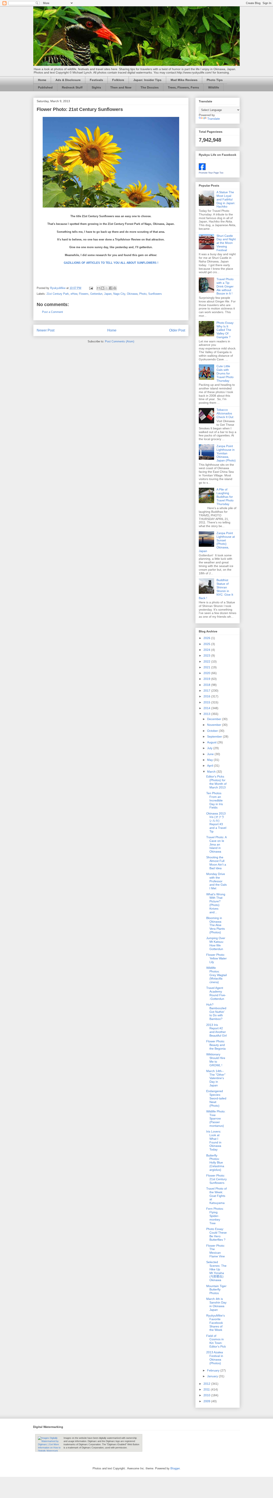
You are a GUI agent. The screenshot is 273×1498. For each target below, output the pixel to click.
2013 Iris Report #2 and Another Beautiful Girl (216, 1030)
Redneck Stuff (72, 87)
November (214, 724)
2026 (207, 638)
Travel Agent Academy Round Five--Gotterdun (216, 993)
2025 (207, 644)
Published (45, 87)
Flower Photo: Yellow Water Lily (216, 958)
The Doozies (150, 87)
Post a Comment (52, 312)
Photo (143, 293)
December (214, 719)
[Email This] (98, 288)
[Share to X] (107, 288)
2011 (207, 1389)
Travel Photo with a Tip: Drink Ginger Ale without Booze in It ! (225, 286)
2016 (207, 696)
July (210, 748)
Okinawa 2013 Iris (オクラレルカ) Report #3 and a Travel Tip (216, 822)
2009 (207, 1401)
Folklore (118, 80)
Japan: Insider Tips (147, 80)
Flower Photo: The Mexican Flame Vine (215, 1251)
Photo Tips (215, 80)
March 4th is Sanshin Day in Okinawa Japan (216, 1304)
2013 (207, 714)
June (211, 754)
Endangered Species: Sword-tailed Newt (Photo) (216, 1098)
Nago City (119, 293)
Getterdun (96, 293)
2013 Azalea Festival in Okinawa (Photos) (214, 1358)
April (210, 765)
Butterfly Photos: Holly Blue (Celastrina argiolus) (215, 1162)
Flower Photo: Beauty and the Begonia (216, 1045)
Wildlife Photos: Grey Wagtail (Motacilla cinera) (216, 975)
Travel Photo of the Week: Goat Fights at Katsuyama (216, 1196)
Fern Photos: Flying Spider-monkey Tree (215, 1216)
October (213, 730)
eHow (74, 293)
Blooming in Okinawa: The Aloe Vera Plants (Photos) (215, 925)
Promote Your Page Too (211, 172)
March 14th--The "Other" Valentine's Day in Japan (215, 1078)
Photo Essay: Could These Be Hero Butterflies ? (216, 1234)
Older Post (177, 330)
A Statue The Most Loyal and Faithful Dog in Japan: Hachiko (225, 199)
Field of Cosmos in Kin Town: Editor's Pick (216, 1341)
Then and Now (120, 87)
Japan (108, 293)
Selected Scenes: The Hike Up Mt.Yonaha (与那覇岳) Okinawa (216, 1271)
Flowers (84, 293)
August (212, 742)
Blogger (175, 1468)
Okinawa (132, 293)
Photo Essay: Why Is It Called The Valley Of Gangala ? (225, 330)
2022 (207, 661)
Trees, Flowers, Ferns (183, 87)
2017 (207, 690)
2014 (207, 708)
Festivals (96, 80)
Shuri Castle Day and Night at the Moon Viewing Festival (226, 243)
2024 (207, 649)
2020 (207, 673)
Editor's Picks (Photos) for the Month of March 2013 (216, 782)
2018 (207, 684)
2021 (207, 667)
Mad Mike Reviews (184, 80)
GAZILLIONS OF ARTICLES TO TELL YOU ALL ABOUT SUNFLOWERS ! (111, 262)
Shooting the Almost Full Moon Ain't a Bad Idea (216, 863)
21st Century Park (57, 293)
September (215, 736)
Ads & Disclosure (68, 80)
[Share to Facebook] (111, 288)
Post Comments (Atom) (119, 341)
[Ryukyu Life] (202, 169)
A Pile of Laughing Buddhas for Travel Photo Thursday (225, 496)
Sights (96, 87)
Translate (213, 118)
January (213, 1376)
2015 (207, 702)
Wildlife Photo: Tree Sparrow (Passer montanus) (215, 1118)
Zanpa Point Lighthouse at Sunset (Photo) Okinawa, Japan (217, 542)
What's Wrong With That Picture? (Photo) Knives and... (215, 903)
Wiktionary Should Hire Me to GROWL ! (215, 1060)
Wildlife (213, 87)
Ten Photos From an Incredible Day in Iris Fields (214, 800)
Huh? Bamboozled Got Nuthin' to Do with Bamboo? (216, 1012)
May (210, 760)
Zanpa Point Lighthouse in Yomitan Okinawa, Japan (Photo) (226, 453)
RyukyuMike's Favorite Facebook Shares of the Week (215, 1323)
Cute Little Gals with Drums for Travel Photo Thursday (225, 373)
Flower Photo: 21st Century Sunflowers (216, 1179)
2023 (207, 655)
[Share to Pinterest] (115, 288)
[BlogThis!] (102, 288)
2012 (207, 1383)
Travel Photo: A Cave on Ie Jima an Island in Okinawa (216, 844)
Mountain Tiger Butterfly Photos (216, 1289)
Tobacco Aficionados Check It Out (224, 413)
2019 (207, 679)
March (211, 771)
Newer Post (45, 330)
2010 (207, 1395)
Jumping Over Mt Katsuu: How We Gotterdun (215, 943)
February (213, 1370)
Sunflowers (155, 293)
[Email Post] (91, 288)
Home (42, 80)
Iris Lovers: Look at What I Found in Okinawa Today (213, 1140)
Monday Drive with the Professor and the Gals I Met (216, 881)
